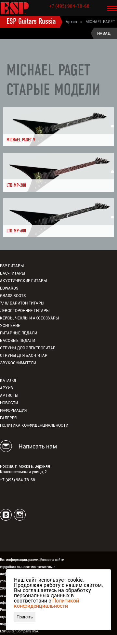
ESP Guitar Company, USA (19, 631)
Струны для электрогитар (28, 348)
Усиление (10, 325)
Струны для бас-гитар (23, 355)
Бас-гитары (12, 273)
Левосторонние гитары (24, 310)
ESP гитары (12, 266)
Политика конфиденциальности (34, 425)
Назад (103, 33)
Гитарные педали (18, 333)
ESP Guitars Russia (31, 21)
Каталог (8, 380)
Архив (71, 21)
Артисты (9, 395)
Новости (9, 403)
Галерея (8, 418)
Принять (25, 617)
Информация (13, 410)
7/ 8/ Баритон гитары (22, 303)
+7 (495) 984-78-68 (69, 6)
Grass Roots (13, 295)
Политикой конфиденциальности (46, 603)
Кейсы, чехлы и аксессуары (29, 318)
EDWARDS (9, 288)
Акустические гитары (23, 281)
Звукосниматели (18, 363)
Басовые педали (17, 340)
